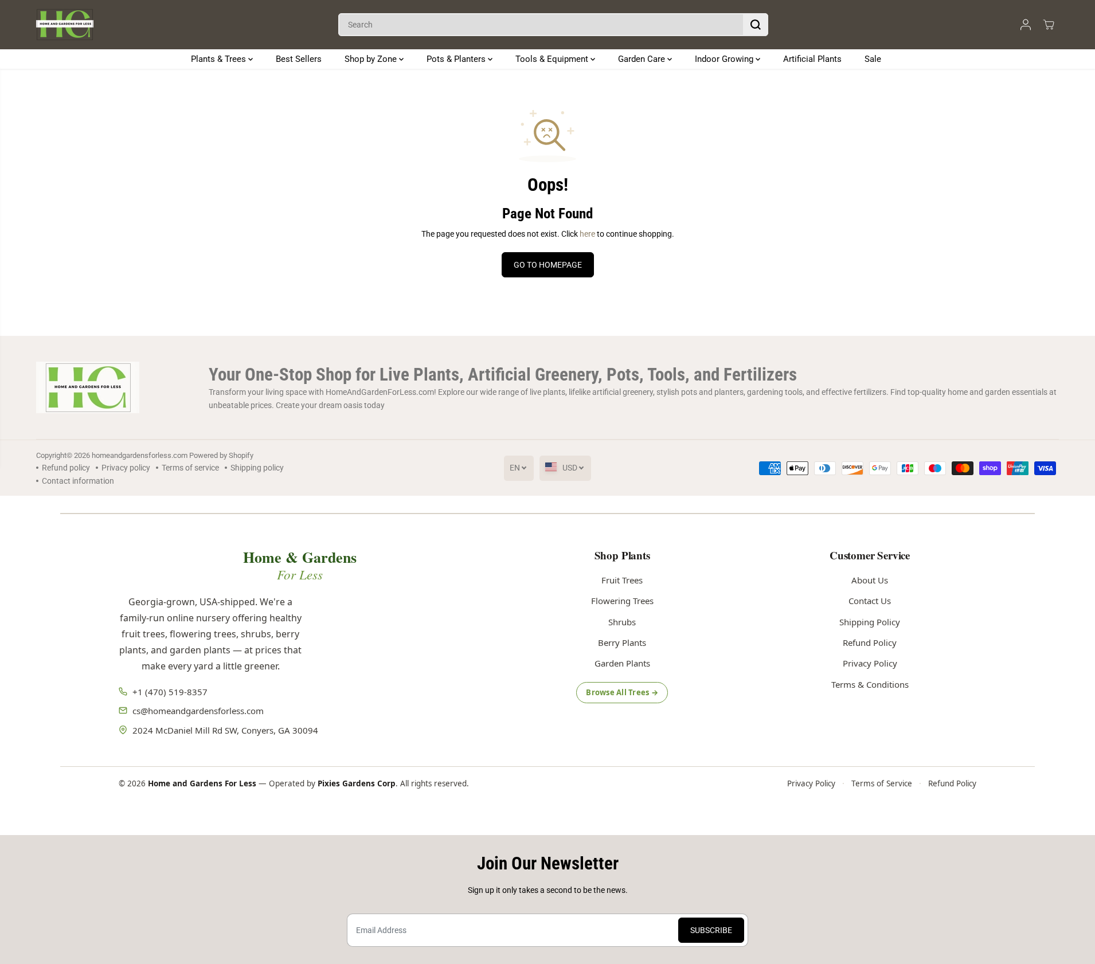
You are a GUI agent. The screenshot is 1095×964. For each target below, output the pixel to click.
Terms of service (190, 467)
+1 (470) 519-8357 (170, 691)
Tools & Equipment (552, 59)
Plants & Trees (219, 59)
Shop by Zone (372, 59)
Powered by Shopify (221, 455)
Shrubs (622, 622)
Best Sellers (299, 59)
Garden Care (642, 59)
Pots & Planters (457, 59)
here (587, 233)
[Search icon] (755, 24)
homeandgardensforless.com (139, 455)
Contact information (78, 480)
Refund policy (66, 467)
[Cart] (1048, 24)
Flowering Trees (622, 600)
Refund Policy (870, 642)
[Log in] (1025, 24)
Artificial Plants (812, 59)
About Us (869, 580)
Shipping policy (257, 467)
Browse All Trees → (622, 692)
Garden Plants (622, 663)
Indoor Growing (725, 59)
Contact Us (869, 600)
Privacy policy (125, 467)
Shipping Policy (869, 622)
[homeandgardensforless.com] (64, 25)
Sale (873, 59)
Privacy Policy (870, 663)
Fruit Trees (622, 580)
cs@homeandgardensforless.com (198, 710)
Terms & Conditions (870, 684)
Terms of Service (881, 783)
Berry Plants (622, 642)
